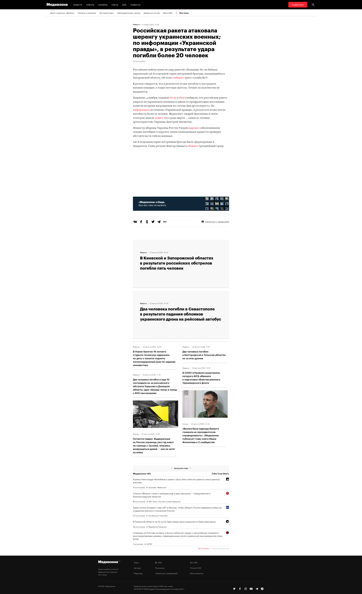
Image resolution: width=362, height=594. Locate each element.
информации (141, 110)
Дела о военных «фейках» (62, 12)
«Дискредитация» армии (128, 12)
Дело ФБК (168, 12)
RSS (159, 562)
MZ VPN (193, 562)
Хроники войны (139, 61)
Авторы (137, 567)
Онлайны (103, 4)
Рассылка (159, 567)
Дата (124, 4)
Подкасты (136, 4)
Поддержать (298, 4)
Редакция (138, 573)
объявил (193, 146)
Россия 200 (195, 567)
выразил (193, 128)
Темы (136, 562)
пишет (159, 118)
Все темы (184, 13)
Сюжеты (90, 4)
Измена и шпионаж (87, 12)
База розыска (196, 573)
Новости (77, 4)
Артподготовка (106, 12)
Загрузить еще (181, 468)
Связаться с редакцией (217, 221)
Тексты (114, 4)
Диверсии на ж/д (152, 12)
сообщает (178, 78)
